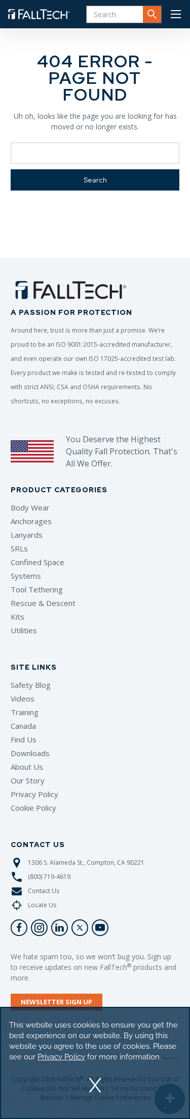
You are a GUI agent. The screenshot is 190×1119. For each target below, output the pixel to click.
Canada (23, 726)
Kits (17, 617)
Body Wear (30, 507)
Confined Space (37, 562)
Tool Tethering (37, 589)
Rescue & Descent (43, 603)
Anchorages (31, 521)
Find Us (23, 739)
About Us (27, 767)
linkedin (59, 927)
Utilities (24, 630)
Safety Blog (31, 685)
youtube (100, 927)
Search (152, 14)
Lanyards (27, 535)
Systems (26, 576)
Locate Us (42, 905)
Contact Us (43, 891)
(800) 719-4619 (49, 876)
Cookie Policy (33, 808)
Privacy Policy (34, 794)
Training (25, 712)
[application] (95, 1063)
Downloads (30, 753)
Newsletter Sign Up (56, 1001)
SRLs (19, 548)
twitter (79, 927)
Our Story (28, 780)
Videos (22, 698)
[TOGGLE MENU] (176, 14)
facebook (19, 927)
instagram (39, 927)
